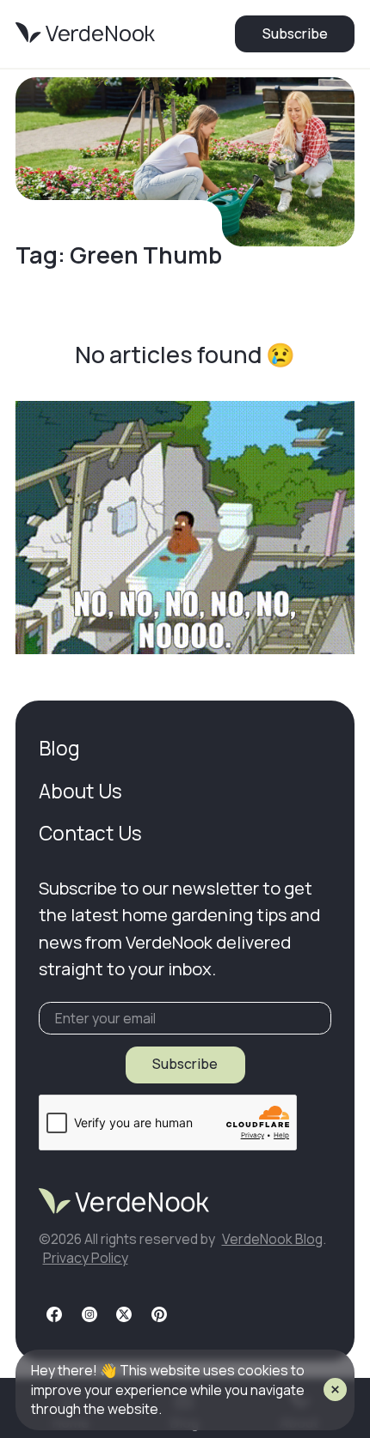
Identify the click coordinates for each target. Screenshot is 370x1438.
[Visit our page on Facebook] (54, 1314)
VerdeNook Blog (272, 1238)
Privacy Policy (85, 1257)
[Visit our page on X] (123, 1314)
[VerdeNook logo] (85, 33)
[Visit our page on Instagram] (89, 1314)
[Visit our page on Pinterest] (159, 1314)
